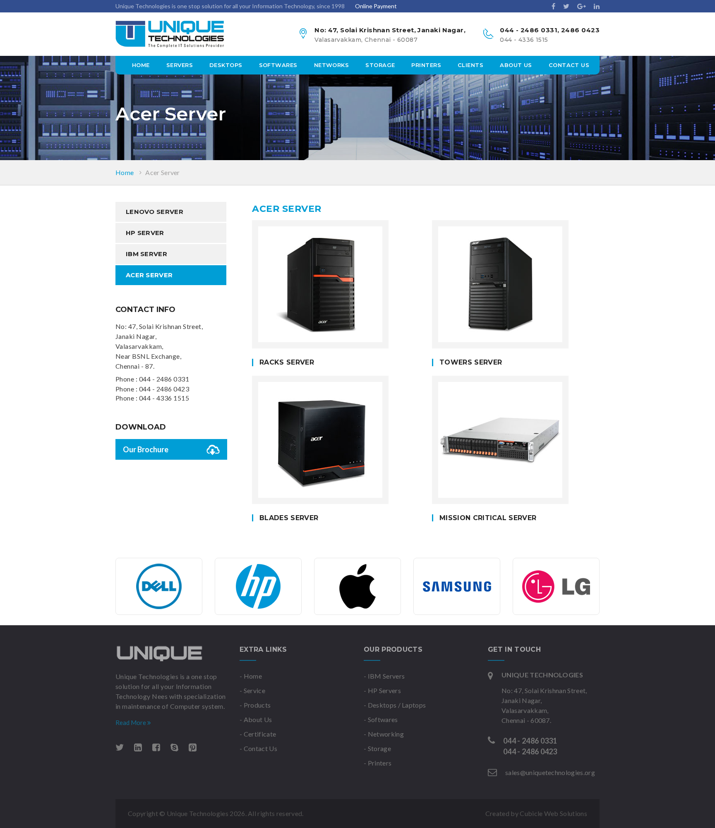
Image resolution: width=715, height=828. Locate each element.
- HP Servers (382, 690)
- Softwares (381, 719)
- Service (252, 690)
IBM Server (146, 254)
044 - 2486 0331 (164, 379)
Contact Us (569, 65)
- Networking (384, 734)
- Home (251, 676)
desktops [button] (225, 65)
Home (141, 65)
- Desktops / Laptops (395, 705)
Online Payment (376, 6)
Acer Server (162, 172)
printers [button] (426, 65)
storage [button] (380, 65)
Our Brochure (145, 449)
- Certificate (258, 734)
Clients (470, 65)
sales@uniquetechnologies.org (550, 772)
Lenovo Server (154, 212)
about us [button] (516, 65)
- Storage (377, 748)
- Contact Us (258, 748)
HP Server (145, 233)
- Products (255, 705)
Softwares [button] (278, 65)
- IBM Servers (384, 676)
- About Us (256, 719)
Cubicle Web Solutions (553, 813)
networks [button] (331, 65)
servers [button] (179, 65)
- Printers (377, 763)
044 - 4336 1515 (164, 398)
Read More (131, 722)
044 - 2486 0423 (164, 389)
